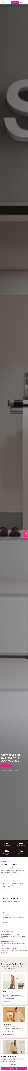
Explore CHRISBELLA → (8, 1034)
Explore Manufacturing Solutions (11, 770)
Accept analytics (14, 1068)
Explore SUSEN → (7, 1001)
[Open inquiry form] (25, 537)
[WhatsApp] (25, 533)
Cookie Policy (12, 1061)
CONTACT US (15, 2)
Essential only (14, 1064)
